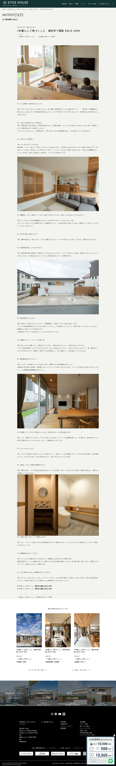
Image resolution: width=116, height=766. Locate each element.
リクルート (53, 748)
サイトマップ (79, 748)
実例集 (76, 3)
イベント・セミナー (67, 726)
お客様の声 (64, 724)
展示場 (70, 3)
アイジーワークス (85, 728)
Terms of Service (14, 764)
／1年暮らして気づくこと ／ (26, 597)
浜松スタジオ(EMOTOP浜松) (28, 730)
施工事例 (63, 722)
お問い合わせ (65, 748)
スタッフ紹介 (84, 724)
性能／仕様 (83, 730)
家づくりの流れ (84, 726)
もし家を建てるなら (103, 3)
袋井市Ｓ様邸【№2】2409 (43, 586)
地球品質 (64, 3)
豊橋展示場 (22, 741)
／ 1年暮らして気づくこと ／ (26, 36)
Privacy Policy (5, 764)
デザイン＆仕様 (92, 3)
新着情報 (63, 728)
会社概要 (82, 722)
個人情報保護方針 (38, 748)
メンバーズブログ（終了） (88, 735)
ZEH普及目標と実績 (86, 733)
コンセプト (22, 724)
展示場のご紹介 (24, 728)
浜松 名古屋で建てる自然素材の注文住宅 (73, 763)
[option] (29, 638)
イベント (83, 3)
